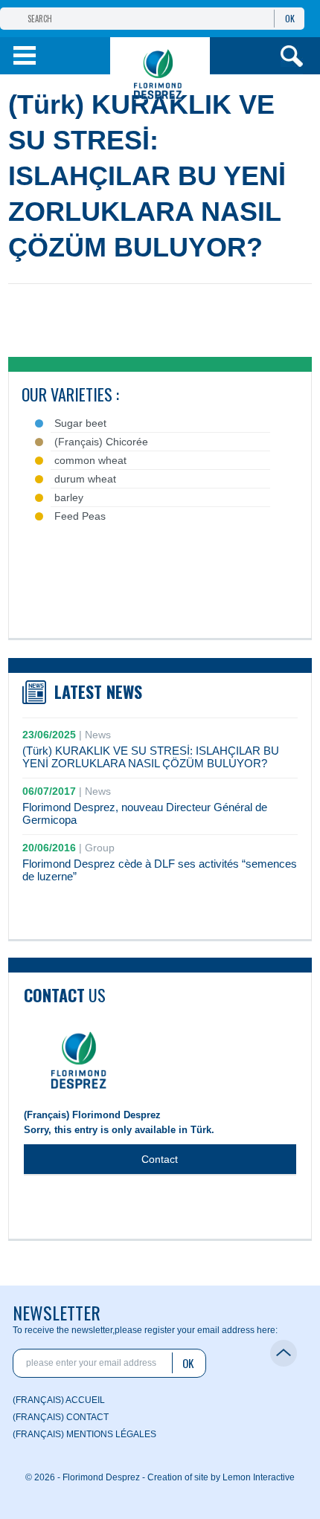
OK (290, 18)
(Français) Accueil (59, 1400)
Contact (159, 1159)
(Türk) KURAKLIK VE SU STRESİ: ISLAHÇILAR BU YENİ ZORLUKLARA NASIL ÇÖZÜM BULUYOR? (150, 757)
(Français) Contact (61, 1417)
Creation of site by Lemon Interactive (221, 1477)
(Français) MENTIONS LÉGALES (84, 1434)
